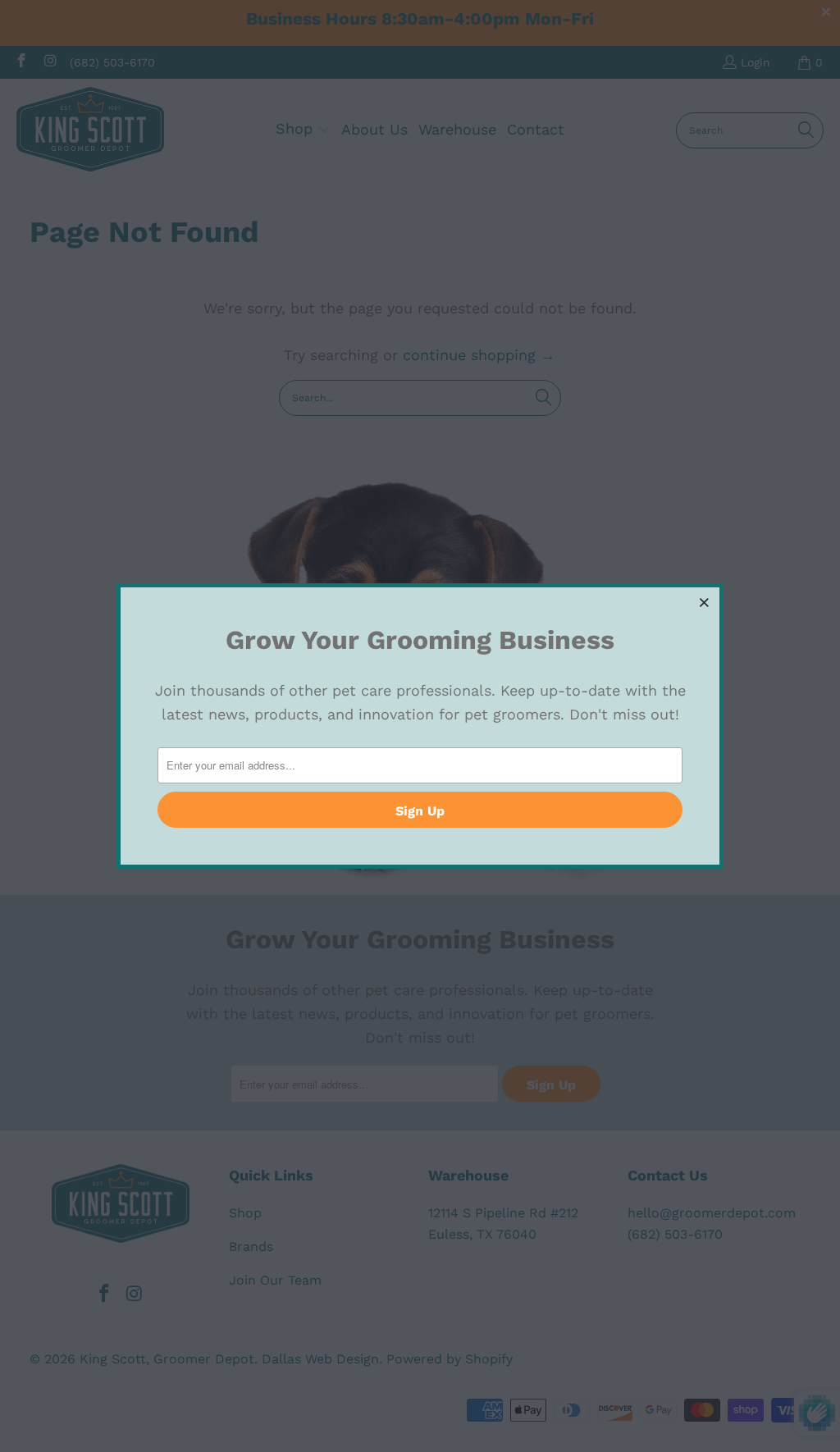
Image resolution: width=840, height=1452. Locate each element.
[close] (704, 602)
